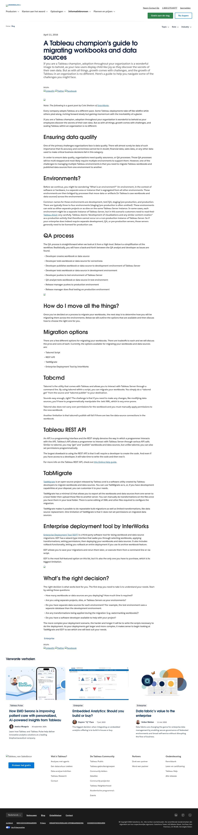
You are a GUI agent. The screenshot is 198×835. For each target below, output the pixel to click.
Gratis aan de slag (160, 15)
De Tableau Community (102, 756)
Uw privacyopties (18, 827)
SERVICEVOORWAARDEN (27, 823)
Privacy (43, 823)
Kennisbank (171, 761)
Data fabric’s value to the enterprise (155, 713)
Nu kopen (183, 15)
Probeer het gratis (21, 765)
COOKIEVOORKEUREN (96, 823)
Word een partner (140, 766)
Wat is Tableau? (59, 756)
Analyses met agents (60, 761)
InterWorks (103, 105)
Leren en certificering (175, 766)
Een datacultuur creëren (62, 766)
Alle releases (171, 776)
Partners (136, 756)
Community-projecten (100, 781)
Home (8, 26)
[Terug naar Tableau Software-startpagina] (16, 4)
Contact (54, 781)
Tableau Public (96, 761)
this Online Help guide (105, 462)
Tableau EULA (50, 214)
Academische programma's (102, 790)
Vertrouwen (31, 815)
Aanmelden (185, 8)
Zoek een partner (139, 761)
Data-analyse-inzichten (61, 771)
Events (93, 795)
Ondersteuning (173, 756)
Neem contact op (151, 8)
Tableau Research (59, 776)
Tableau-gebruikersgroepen (102, 766)
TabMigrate (49, 481)
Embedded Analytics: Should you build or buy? (98, 713)
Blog (13, 26)
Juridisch (9, 823)
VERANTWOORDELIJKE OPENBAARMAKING (66, 823)
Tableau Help (172, 771)
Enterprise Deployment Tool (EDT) (61, 534)
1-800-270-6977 (169, 8)
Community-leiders (98, 771)
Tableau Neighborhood (100, 785)
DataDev (94, 776)
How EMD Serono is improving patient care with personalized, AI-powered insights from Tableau (35, 715)
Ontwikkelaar (55, 815)
